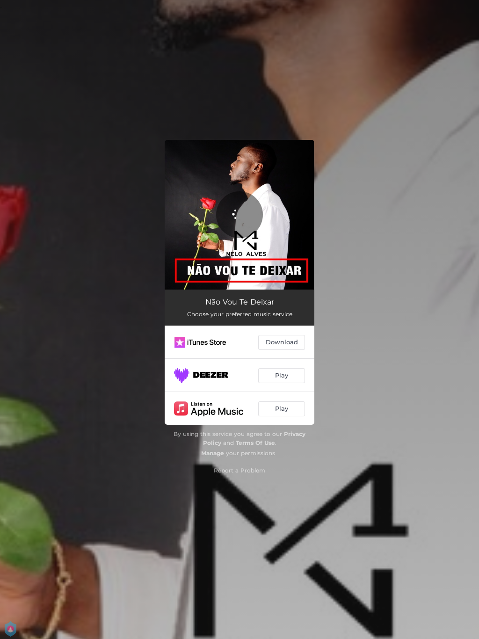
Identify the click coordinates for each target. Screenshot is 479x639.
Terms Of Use (255, 442)
